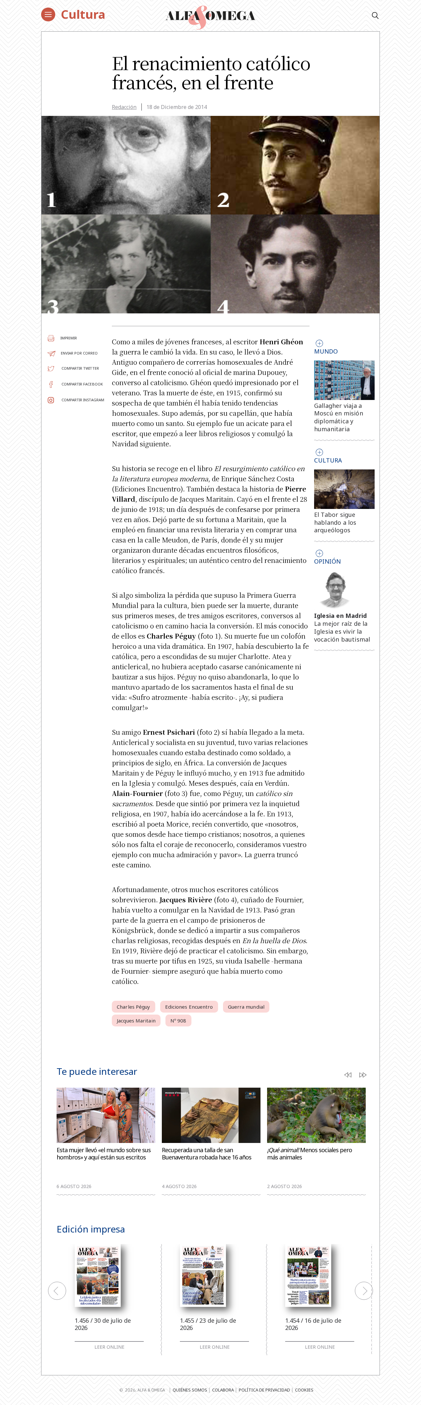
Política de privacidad (264, 1390)
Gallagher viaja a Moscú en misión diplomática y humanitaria (338, 417)
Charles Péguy (133, 1006)
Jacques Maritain (136, 1020)
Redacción (124, 107)
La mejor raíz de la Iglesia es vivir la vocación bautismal (342, 631)
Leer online (109, 1347)
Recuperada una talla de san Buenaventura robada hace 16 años (206, 1153)
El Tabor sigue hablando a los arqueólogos (335, 522)
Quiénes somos (190, 1390)
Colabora (223, 1390)
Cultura (83, 14)
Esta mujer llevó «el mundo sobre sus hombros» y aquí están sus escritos (104, 1153)
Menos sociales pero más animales (309, 1153)
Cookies (304, 1390)
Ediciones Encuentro (189, 1006)
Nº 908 (178, 1020)
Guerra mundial (246, 1006)
